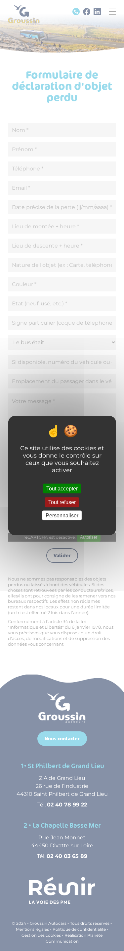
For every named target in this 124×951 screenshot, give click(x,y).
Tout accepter (62, 488)
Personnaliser (62, 515)
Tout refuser (62, 502)
